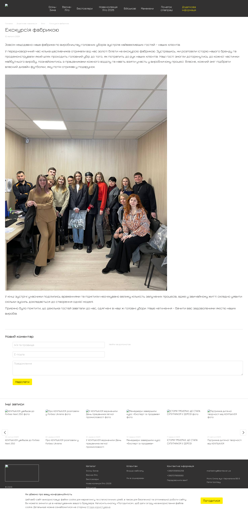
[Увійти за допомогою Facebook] (134, 344)
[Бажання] (222, 8)
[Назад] (5, 432)
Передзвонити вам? (177, 480)
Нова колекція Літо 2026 (108, 8)
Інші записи (14, 404)
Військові (130, 8)
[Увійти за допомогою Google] (140, 344)
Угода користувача (98, 507)
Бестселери (85, 8)
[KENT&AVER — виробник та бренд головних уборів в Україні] (22, 472)
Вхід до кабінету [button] (135, 470)
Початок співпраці (167, 8)
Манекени (147, 8)
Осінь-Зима (53, 8)
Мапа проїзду (214, 482)
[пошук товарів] (207, 8)
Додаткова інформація (189, 8)
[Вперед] (243, 432)
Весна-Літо (67, 8)
